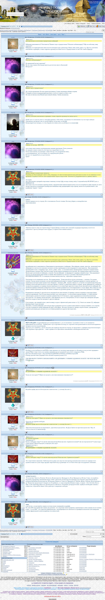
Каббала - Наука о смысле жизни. (37, 564)
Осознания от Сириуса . (9, 546)
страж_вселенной (7, 570)
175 (53, 434)
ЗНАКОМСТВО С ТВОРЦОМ (86, 554)
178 (50, 501)
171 (53, 347)
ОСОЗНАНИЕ (49, 30)
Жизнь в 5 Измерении (34, 556)
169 (51, 252)
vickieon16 (69, 569)
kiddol (68, 571)
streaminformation (15, 28)
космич (13, 347)
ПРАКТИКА (82, 567)
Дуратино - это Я (7, 552)
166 (53, 169)
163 (53, 84)
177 (50, 473)
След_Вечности (71, 554)
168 (51, 225)
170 (53, 320)
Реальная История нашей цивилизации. (39, 552)
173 (53, 386)
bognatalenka (6, 565)
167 (50, 197)
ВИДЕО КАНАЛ (36, 585)
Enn (4, 564)
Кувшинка (5, 571)
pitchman (69, 564)
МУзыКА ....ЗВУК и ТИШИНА (36, 561)
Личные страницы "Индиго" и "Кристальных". (91, 559)
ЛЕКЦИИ (43, 585)
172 (53, 367)
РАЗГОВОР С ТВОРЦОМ (35, 554)
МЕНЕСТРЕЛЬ (32, 549)
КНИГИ (66, 585)
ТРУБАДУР (31, 562)
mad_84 (13, 112)
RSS (103, 23)
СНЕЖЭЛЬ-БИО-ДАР (13, 252)
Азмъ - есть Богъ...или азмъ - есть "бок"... (63, 30)
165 (53, 141)
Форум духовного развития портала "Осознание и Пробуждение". (15, 30)
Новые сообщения (80, 23)
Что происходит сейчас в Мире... (11, 547)
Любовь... (5, 556)
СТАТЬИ (71, 585)
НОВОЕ (29, 585)
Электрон (69, 552)
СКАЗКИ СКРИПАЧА (34, 551)
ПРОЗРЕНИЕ (6, 550)
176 (53, 453)
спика (68, 547)
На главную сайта (69, 23)
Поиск (88, 23)
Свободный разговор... (8, 549)
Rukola (4, 568)
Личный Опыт (32, 568)
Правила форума (95, 23)
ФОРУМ (76, 585)
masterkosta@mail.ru (85, 587)
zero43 (13, 37)
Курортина (5, 567)
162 (53, 56)
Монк (68, 567)
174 (53, 414)
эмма (13, 56)
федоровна (69, 559)
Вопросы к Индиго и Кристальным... (12, 555)
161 (53, 37)
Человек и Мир (6, 553)
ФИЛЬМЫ (60, 585)
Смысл (13, 169)
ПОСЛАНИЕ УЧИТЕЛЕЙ (35, 547)
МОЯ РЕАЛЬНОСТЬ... (34, 566)
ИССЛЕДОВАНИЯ (52, 585)
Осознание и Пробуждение (38, 30)
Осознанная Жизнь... (34, 569)
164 (53, 112)
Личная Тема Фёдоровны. (35, 559)
